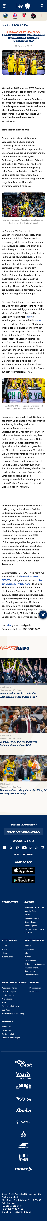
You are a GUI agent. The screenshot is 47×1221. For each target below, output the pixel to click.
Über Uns (28, 945)
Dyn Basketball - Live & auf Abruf (34, 931)
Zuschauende (7, 956)
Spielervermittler (31, 974)
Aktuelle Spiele (30, 911)
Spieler (5, 949)
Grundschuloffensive (10, 1006)
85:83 (38, 320)
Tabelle (27, 914)
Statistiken (9, 940)
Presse (34, 982)
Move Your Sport (9, 991)
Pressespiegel (35, 987)
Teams (4, 945)
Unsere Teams (30, 922)
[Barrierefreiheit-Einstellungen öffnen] (43, 614)
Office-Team (29, 949)
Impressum (6, 1026)
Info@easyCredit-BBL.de (21, 1211)
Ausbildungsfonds (9, 987)
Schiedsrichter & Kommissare (31, 969)
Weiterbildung (7, 998)
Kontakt (7, 1021)
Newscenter (19, 25)
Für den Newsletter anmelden (23, 831)
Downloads (34, 991)
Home (5, 25)
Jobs (26, 953)
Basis (4, 1002)
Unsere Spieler (30, 925)
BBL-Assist (6, 1009)
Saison (29, 902)
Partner (27, 956)
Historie (5, 953)
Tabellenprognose (31, 918)
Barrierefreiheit (8, 1034)
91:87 (29, 316)
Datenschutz (7, 1030)
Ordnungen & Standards (34, 964)
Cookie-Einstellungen (11, 1037)
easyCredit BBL (34, 940)
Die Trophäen (30, 960)
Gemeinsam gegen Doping (13, 1013)
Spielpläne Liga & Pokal (34, 907)
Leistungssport (8, 995)
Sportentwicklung (14, 982)
